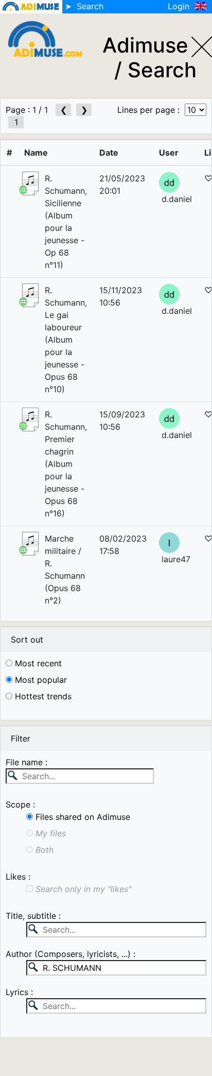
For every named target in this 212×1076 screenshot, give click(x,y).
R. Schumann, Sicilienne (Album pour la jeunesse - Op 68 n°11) (66, 221)
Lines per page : (151, 110)
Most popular (39, 680)
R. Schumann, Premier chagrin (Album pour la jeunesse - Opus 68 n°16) (66, 463)
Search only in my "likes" (82, 889)
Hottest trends (42, 696)
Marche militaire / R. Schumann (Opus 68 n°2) (65, 569)
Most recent (37, 663)
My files (49, 833)
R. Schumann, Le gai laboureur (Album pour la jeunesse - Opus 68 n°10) (66, 339)
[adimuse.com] (49, 38)
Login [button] (180, 6)
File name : (26, 762)
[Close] (201, 43)
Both (43, 850)
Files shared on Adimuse (81, 817)
